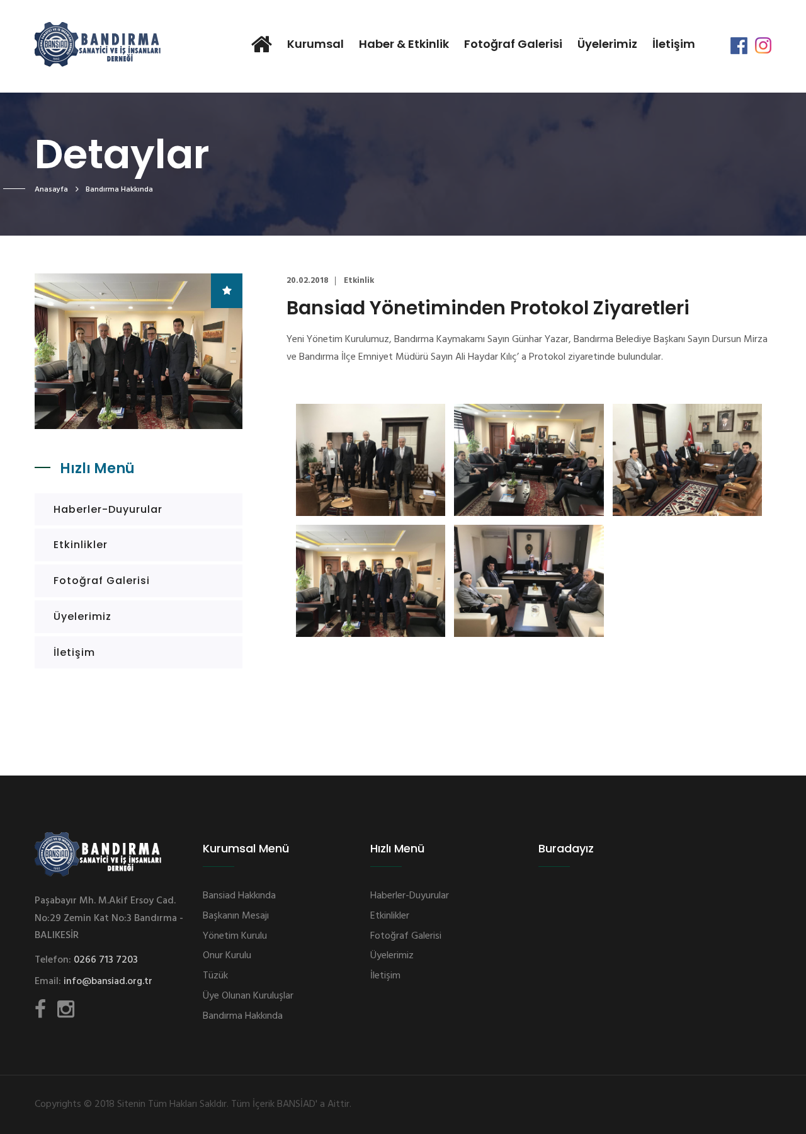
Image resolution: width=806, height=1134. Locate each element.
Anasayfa (51, 189)
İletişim (673, 44)
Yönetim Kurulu (235, 936)
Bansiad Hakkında (239, 896)
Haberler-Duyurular (108, 509)
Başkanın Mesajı (236, 916)
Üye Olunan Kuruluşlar (248, 996)
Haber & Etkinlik (404, 44)
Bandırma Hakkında (243, 1016)
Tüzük (215, 976)
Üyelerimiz (607, 44)
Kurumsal (315, 44)
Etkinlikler (81, 544)
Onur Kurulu (227, 956)
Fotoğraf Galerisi (513, 44)
